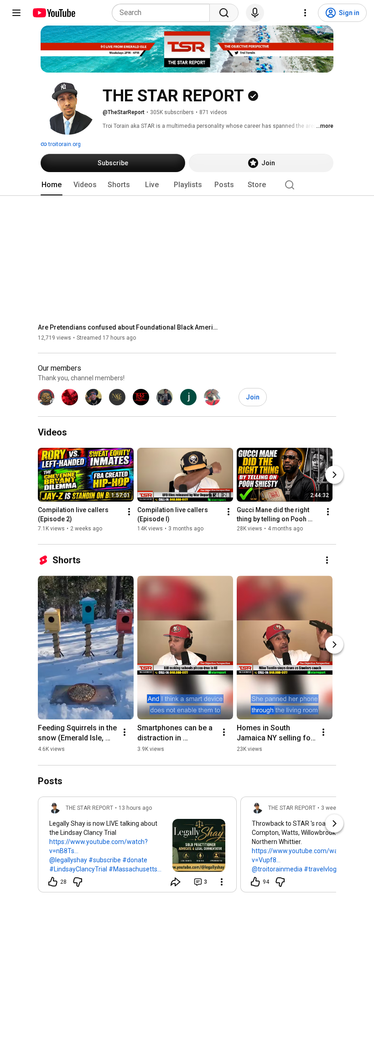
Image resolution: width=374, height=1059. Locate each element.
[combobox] (163, 12)
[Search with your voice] (255, 13)
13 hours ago (135, 808)
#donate (134, 860)
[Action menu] (222, 882)
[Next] (334, 475)
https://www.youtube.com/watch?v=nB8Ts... (98, 846)
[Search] (224, 13)
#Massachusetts (133, 869)
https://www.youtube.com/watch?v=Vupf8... (301, 855)
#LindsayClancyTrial (78, 869)
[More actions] (129, 512)
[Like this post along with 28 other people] (53, 882)
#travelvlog (320, 869)
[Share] (175, 882)
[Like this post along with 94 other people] (255, 882)
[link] (137, 847)
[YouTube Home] (54, 13)
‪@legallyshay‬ (68, 860)
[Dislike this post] (77, 882)
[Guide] (16, 12)
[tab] (51, 185)
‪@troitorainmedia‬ (277, 869)
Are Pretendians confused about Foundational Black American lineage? (129, 327)
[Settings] (305, 12)
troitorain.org (64, 144)
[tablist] (187, 185)
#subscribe (104, 860)
